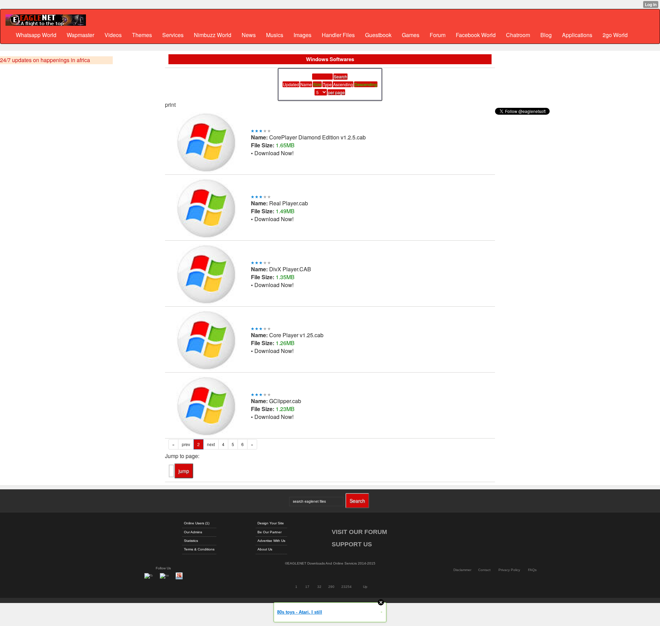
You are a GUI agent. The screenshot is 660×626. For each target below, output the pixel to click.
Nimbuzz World (212, 35)
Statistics (191, 541)
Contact (484, 570)
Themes (142, 35)
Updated (291, 84)
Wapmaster (80, 35)
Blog (546, 35)
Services (173, 35)
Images (302, 35)
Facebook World (476, 35)
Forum (438, 35)
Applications (577, 35)
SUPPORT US (352, 544)
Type (327, 84)
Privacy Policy (509, 570)
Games (410, 35)
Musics (274, 35)
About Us (264, 549)
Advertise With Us (271, 541)
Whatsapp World (36, 35)
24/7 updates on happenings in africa (45, 60)
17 (307, 587)
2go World (615, 35)
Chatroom (518, 35)
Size (317, 84)
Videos (113, 35)
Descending (365, 84)
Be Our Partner (269, 532)
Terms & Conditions (199, 549)
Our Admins (193, 532)
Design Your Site (270, 523)
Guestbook (378, 35)
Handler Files (338, 35)
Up (365, 587)
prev (186, 444)
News (249, 35)
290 (331, 587)
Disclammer (462, 570)
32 (319, 587)
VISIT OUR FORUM (359, 531)
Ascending (343, 84)
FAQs (532, 570)
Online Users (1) (196, 523)
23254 (346, 587)
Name (306, 84)
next (211, 444)
